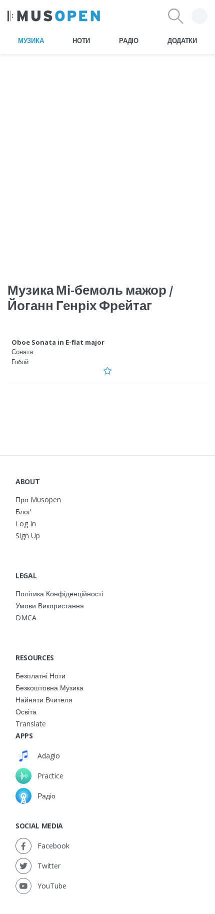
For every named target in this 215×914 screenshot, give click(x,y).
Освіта (26, 711)
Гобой (20, 361)
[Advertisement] (107, 162)
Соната (22, 351)
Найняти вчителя (44, 699)
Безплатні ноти (41, 675)
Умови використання (50, 605)
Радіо (128, 40)
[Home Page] (54, 16)
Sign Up (28, 535)
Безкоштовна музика (50, 687)
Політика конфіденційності (59, 593)
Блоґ (23, 511)
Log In (26, 523)
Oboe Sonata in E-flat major (58, 342)
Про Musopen (38, 499)
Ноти (81, 40)
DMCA (26, 617)
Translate (31, 723)
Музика (31, 40)
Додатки (182, 40)
